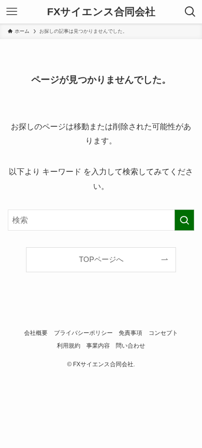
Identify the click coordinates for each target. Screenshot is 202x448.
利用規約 (68, 345)
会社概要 (36, 333)
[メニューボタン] (12, 12)
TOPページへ (101, 259)
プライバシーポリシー (83, 333)
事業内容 (98, 345)
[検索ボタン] (190, 12)
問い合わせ (130, 345)
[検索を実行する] (184, 220)
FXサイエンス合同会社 (101, 12)
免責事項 (130, 333)
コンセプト (163, 333)
